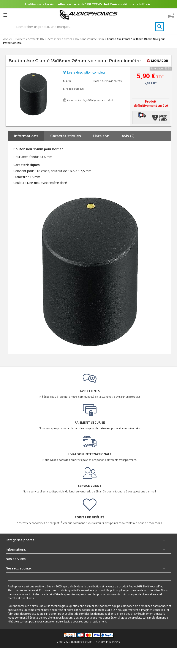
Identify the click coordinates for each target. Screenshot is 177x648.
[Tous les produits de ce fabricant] (157, 60)
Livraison (101, 136)
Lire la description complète (86, 72)
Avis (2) (128, 136)
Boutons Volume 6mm (89, 39)
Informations (26, 136)
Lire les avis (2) (73, 89)
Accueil (7, 39)
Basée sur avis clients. (107, 81)
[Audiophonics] (88, 14)
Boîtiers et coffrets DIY (30, 39)
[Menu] (5, 14)
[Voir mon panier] (172, 14)
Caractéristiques (65, 136)
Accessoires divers (59, 39)
